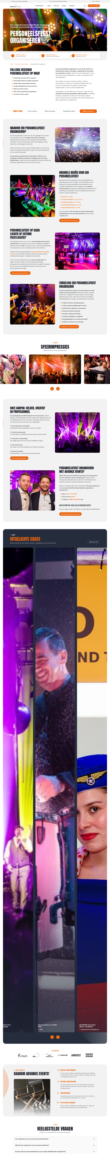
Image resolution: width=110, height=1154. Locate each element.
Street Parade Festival (69, 205)
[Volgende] (58, 389)
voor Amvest (71, 202)
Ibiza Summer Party (68, 207)
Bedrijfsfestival (95, 509)
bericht (73, 496)
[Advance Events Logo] (15, 5)
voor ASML (67, 197)
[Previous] (52, 389)
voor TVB (78, 205)
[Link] (25, 55)
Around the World (67, 199)
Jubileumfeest (85, 509)
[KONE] (23, 1055)
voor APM (77, 207)
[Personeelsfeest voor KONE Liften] (55, 790)
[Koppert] (76, 1055)
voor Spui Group (78, 199)
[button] (43, 6)
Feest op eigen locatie (65, 509)
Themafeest (76, 509)
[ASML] (50, 1055)
